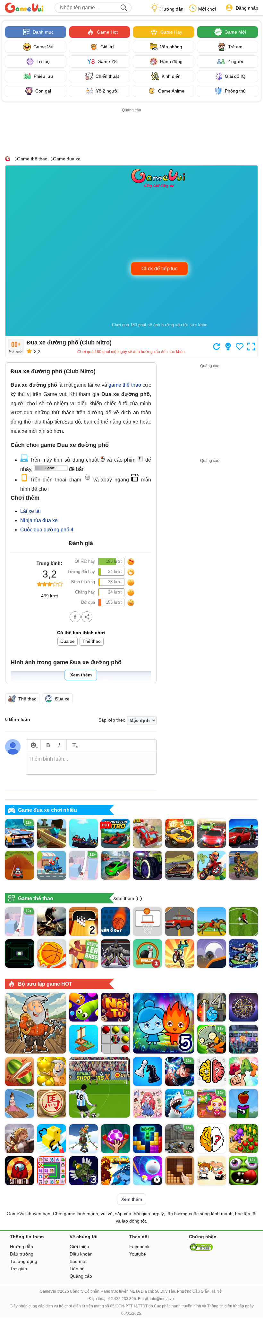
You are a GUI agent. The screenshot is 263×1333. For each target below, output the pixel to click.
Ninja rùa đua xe (39, 520)
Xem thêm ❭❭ (128, 898)
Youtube (137, 1253)
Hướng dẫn (171, 9)
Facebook (139, 1246)
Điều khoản (81, 1253)
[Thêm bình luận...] (91, 762)
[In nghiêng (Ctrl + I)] (59, 745)
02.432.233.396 (122, 1299)
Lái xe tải (30, 511)
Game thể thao (32, 158)
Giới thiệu (79, 1246)
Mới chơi (207, 9)
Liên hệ (77, 1268)
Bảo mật (78, 1261)
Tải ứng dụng (23, 1261)
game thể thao (124, 385)
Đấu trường (21, 1253)
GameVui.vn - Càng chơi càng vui (24, 7)
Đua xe (67, 641)
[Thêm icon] (33, 745)
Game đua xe (67, 158)
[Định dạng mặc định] (74, 745)
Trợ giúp (18, 1268)
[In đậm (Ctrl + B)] (48, 745)
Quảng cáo (81, 1276)
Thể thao (91, 641)
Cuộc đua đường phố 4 (46, 529)
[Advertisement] (131, 128)
